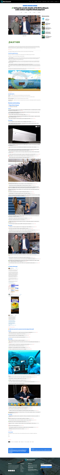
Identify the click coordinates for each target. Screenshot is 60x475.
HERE (21, 110)
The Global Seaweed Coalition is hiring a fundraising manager (48, 33)
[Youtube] (14, 470)
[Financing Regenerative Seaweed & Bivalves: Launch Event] (43, 36)
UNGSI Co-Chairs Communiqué (47, 19)
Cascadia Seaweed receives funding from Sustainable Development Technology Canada (18, 451)
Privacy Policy (47, 468)
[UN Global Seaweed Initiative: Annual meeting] (43, 23)
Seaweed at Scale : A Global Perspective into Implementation (48, 28)
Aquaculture (25, 5)
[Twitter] (12, 470)
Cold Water (35, 5)
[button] (58, 1)
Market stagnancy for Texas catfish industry (41, 449)
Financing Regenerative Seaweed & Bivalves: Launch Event (48, 37)
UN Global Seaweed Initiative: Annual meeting (47, 24)
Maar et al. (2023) (37, 68)
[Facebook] (9, 470)
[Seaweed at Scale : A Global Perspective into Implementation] (43, 28)
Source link (9, 439)
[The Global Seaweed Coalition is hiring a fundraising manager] (43, 32)
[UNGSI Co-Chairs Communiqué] (43, 19)
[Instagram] (10, 470)
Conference (47, 22)
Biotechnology (30, 5)
